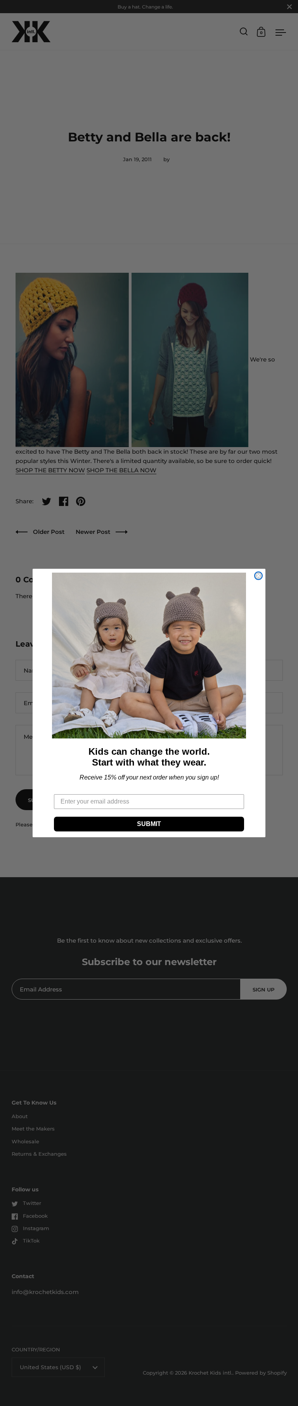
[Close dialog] (258, 576)
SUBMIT (149, 824)
